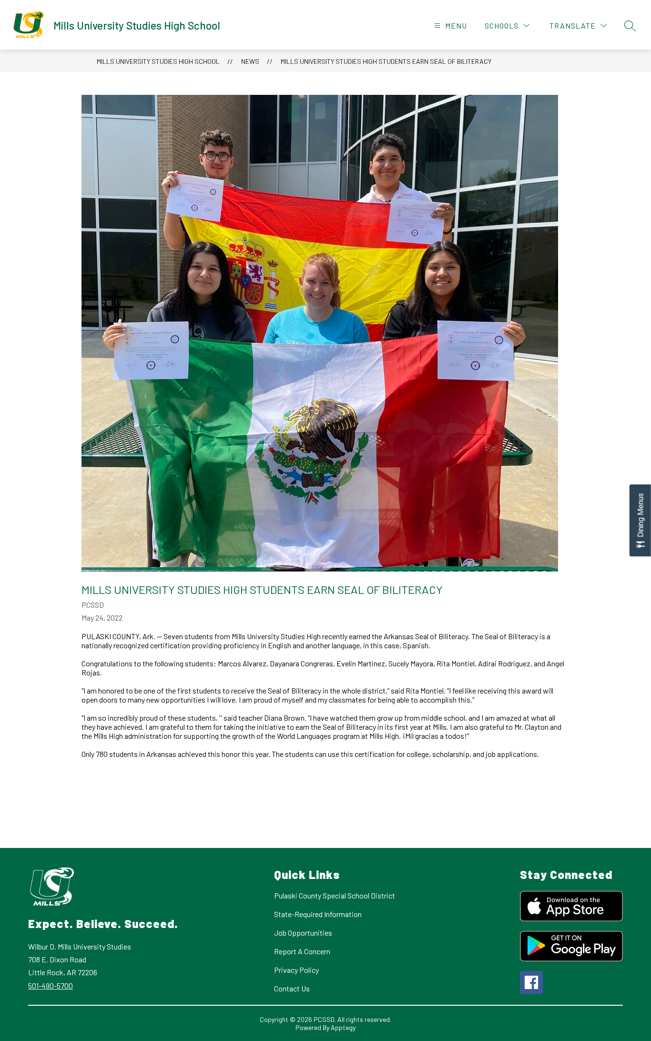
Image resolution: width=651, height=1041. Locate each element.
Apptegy (343, 1027)
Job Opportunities (303, 932)
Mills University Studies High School (158, 61)
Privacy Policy (296, 969)
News (250, 61)
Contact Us (292, 988)
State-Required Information (318, 914)
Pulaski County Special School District (334, 895)
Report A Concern (302, 951)
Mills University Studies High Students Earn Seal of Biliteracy (386, 61)
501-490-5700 (50, 985)
